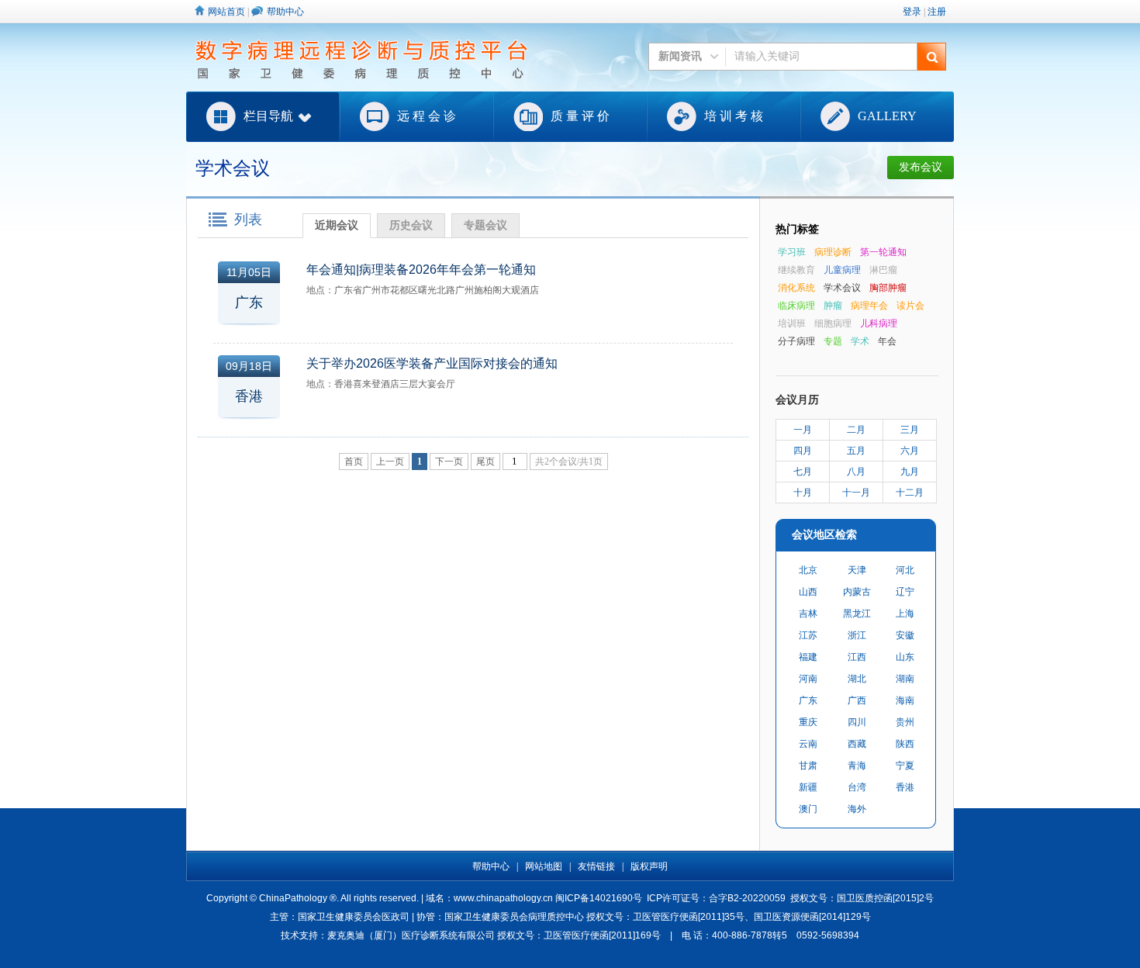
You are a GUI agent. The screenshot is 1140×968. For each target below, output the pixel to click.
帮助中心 (285, 11)
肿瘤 (833, 305)
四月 (802, 450)
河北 (905, 570)
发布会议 (920, 167)
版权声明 (649, 866)
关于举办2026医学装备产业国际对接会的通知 (432, 363)
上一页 (390, 461)
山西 (808, 591)
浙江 (857, 635)
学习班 (792, 252)
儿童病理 (842, 269)
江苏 (808, 635)
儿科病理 (878, 323)
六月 (909, 450)
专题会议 (485, 225)
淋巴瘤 (883, 269)
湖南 (905, 678)
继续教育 (796, 269)
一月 (802, 429)
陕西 (905, 743)
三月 (909, 429)
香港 (905, 787)
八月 (856, 471)
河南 (808, 678)
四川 (857, 722)
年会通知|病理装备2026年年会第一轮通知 (421, 269)
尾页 (485, 461)
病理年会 (869, 305)
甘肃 (808, 765)
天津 (857, 570)
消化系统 (796, 287)
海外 (857, 809)
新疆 (808, 787)
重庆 (808, 722)
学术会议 (842, 287)
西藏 (857, 743)
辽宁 (905, 591)
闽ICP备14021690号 (598, 898)
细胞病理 (833, 323)
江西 (857, 657)
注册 (937, 11)
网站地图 (543, 866)
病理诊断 (833, 252)
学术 (860, 341)
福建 (808, 657)
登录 (912, 11)
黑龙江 (857, 613)
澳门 (808, 809)
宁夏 (905, 765)
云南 (808, 743)
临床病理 (796, 305)
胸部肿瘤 (888, 287)
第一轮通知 (883, 252)
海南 (905, 700)
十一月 (856, 492)
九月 (909, 471)
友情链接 (596, 866)
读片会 (910, 305)
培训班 (792, 323)
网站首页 (226, 11)
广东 (808, 700)
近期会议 (336, 225)
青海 (857, 765)
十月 (802, 492)
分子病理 (796, 341)
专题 (833, 341)
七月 (802, 471)
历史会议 (411, 225)
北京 (808, 570)
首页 (353, 461)
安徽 (905, 635)
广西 (857, 700)
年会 (887, 341)
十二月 (910, 492)
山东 (905, 657)
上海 (905, 613)
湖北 (857, 678)
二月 (856, 429)
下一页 (449, 461)
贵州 (905, 722)
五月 (856, 450)
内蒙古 (857, 591)
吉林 (808, 613)
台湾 (857, 787)
